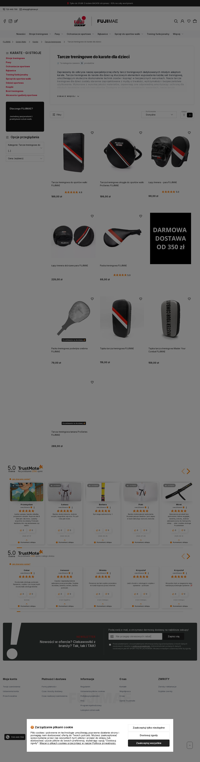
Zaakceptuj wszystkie (148, 743)
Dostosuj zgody (149, 735)
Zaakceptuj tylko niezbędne (149, 727)
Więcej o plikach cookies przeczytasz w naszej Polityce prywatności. (78, 743)
